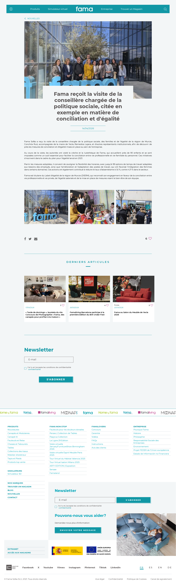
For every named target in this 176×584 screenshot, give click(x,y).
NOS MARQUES (15, 483)
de (170, 567)
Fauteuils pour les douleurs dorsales (67, 429)
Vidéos (95, 437)
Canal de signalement (161, 579)
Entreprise (106, 9)
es (151, 567)
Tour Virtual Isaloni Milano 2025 (64, 462)
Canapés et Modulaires (19, 433)
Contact (12, 497)
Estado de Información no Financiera (151, 454)
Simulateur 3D (14, 474)
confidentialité (34, 369)
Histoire (137, 433)
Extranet (13, 549)
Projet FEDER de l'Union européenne (151, 450)
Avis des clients (99, 447)
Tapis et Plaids (14, 458)
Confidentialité (115, 579)
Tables (11, 447)
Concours (96, 429)
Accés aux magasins (19, 552)
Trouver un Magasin (132, 9)
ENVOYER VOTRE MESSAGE (78, 530)
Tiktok (102, 567)
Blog (10, 490)
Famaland (55, 473)
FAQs (94, 440)
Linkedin (116, 567)
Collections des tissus (18, 451)
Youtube (48, 567)
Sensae (53, 469)
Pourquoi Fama (141, 429)
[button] (165, 9)
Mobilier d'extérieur (17, 455)
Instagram (75, 567)
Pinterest (90, 567)
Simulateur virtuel (58, 9)
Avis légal (99, 579)
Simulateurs (15, 471)
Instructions (97, 444)
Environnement (141, 446)
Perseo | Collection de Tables (63, 433)
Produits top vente (16, 462)
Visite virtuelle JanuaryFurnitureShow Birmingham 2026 (67, 446)
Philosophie (139, 437)
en (160, 567)
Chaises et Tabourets (18, 444)
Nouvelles (14, 494)
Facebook (28, 567)
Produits (35, 9)
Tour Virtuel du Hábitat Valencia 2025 (67, 458)
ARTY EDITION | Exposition (62, 466)
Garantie (96, 433)
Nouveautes (13, 429)
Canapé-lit (13, 437)
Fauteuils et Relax (16, 440)
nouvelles (33, 18)
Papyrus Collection (59, 437)
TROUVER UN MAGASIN (19, 486)
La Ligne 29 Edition (59, 440)
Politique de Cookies (136, 579)
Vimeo (61, 567)
